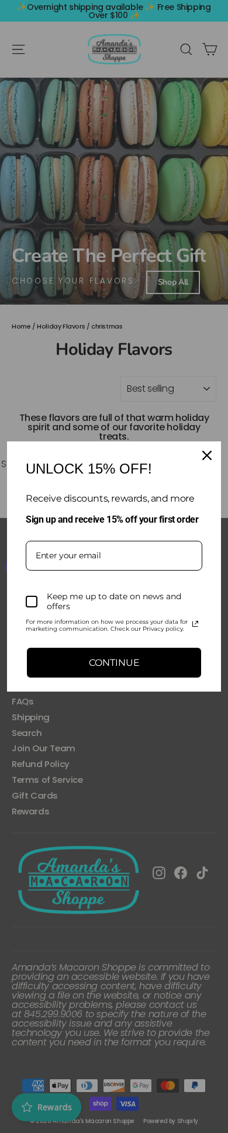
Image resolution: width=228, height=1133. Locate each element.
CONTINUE (114, 662)
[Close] (207, 455)
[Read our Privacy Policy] (195, 624)
